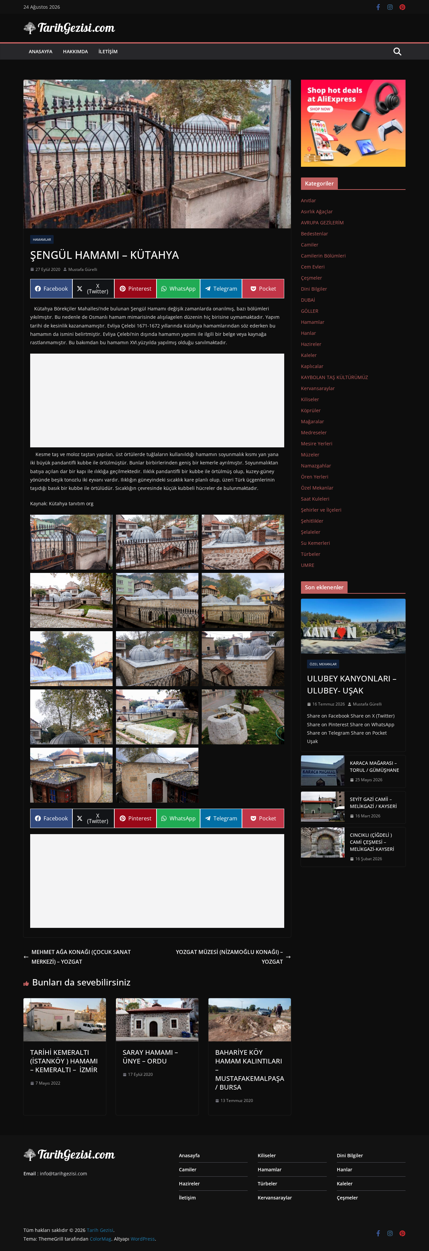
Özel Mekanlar (317, 488)
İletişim (108, 51)
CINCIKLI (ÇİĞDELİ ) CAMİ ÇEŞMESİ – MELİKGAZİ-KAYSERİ (372, 842)
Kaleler (309, 355)
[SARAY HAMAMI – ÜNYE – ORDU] (157, 1003)
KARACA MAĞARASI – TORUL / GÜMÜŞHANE (374, 766)
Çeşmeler (311, 278)
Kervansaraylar (318, 388)
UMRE (307, 565)
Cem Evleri (313, 267)
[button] (71, 542)
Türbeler (310, 554)
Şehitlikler (312, 521)
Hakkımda (75, 51)
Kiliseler (310, 399)
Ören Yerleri (314, 476)
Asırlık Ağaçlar (317, 211)
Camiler (309, 244)
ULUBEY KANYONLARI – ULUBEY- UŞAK (351, 684)
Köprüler (311, 410)
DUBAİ (308, 300)
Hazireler (311, 344)
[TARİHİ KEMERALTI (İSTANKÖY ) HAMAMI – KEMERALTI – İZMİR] (64, 1003)
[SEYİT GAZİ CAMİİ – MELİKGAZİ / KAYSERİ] (323, 808)
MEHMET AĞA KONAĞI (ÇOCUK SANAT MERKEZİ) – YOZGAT (81, 956)
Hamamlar (42, 239)
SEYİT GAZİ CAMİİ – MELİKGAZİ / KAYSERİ (373, 802)
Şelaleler (310, 532)
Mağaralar (312, 421)
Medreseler (314, 432)
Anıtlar (308, 200)
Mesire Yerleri (316, 443)
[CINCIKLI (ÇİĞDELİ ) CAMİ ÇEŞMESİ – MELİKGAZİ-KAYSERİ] (323, 847)
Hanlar (308, 333)
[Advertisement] (157, 400)
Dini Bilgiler (314, 289)
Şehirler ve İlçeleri (321, 510)
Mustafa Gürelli (82, 269)
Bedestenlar (314, 233)
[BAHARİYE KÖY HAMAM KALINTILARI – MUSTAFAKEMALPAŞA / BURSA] (249, 1003)
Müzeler (310, 454)
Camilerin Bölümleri (323, 255)
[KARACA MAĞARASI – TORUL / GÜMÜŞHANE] (323, 771)
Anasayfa (40, 51)
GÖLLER (309, 311)
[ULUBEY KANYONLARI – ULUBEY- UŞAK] (353, 626)
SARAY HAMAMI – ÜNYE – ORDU (150, 1056)
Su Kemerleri (315, 543)
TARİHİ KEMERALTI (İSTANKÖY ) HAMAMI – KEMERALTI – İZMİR (64, 1061)
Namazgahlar (316, 465)
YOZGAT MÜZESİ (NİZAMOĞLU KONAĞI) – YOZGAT (229, 956)
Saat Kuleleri (315, 499)
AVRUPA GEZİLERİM (322, 222)
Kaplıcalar (312, 366)
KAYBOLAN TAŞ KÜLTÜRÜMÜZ (334, 377)
